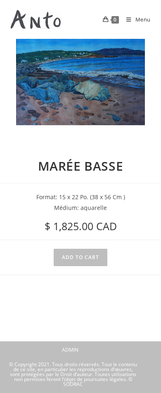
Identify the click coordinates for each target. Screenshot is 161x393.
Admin (70, 349)
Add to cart (80, 257)
